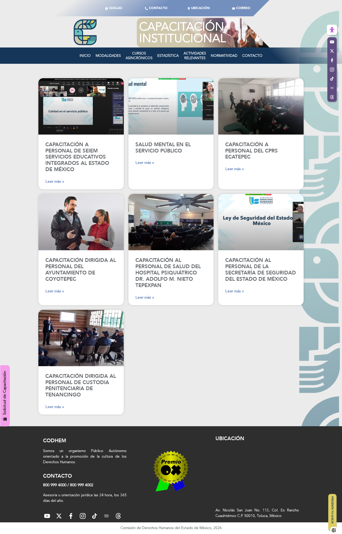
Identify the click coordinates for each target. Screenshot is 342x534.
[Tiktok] (95, 516)
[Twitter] (59, 516)
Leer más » (54, 182)
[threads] (118, 516)
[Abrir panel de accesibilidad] (332, 30)
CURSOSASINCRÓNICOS (139, 55)
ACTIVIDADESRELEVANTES (195, 55)
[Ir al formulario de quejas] (334, 530)
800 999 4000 (54, 485)
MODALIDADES (108, 55)
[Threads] (332, 97)
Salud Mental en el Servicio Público (163, 147)
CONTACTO (252, 55)
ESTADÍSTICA (168, 55)
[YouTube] (47, 516)
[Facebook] (71, 516)
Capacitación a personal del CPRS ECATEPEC (251, 151)
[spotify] (106, 516)
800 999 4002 (81, 485)
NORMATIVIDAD (224, 55)
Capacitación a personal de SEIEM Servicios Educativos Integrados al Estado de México (77, 157)
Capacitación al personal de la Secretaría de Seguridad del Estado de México (260, 270)
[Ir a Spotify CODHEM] (332, 88)
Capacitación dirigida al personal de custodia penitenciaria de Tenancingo (80, 386)
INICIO (85, 55)
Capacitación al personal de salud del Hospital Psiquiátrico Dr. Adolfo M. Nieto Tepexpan (168, 273)
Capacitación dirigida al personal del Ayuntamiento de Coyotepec (80, 270)
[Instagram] (83, 516)
